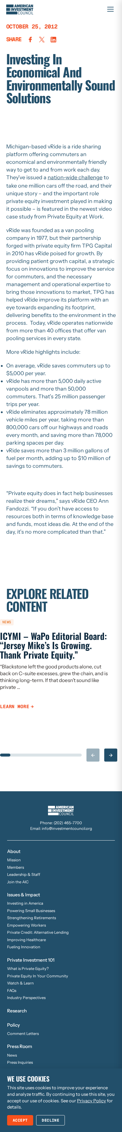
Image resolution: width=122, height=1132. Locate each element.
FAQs (11, 990)
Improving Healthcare (26, 939)
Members (15, 867)
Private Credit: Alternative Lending (38, 932)
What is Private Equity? (28, 968)
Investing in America (25, 903)
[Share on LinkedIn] (53, 39)
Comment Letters (23, 1033)
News (12, 1055)
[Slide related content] (5, 755)
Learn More (14, 706)
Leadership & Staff (23, 874)
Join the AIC (18, 881)
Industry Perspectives (26, 997)
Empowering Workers (26, 925)
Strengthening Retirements (31, 917)
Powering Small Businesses (31, 910)
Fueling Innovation (23, 946)
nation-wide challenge (75, 177)
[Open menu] (110, 9)
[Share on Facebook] (30, 39)
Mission (14, 859)
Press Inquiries (20, 1062)
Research (17, 1011)
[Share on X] (42, 39)
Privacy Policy (91, 1101)
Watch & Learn (20, 983)
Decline (50, 1120)
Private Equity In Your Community (37, 976)
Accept (20, 1120)
